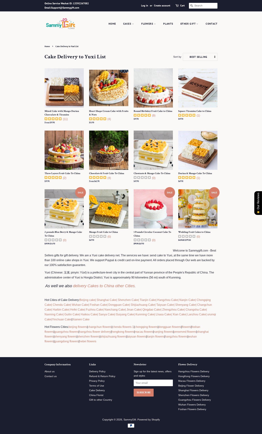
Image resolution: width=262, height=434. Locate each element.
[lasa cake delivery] (155, 314)
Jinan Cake (134, 309)
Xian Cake (179, 314)
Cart (182, 5)
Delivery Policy (97, 371)
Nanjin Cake (187, 299)
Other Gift (188, 23)
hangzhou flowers (176, 336)
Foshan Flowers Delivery (192, 409)
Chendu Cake (61, 304)
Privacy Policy (97, 381)
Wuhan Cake (80, 304)
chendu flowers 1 (123, 326)
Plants (168, 23)
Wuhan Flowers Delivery (192, 404)
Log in (144, 5)
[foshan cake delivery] (89, 304)
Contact (211, 23)
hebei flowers (87, 341)
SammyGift (130, 419)
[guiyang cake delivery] (115, 314)
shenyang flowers (65, 336)
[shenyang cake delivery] (174, 304)
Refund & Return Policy (102, 376)
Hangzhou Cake (167, 299)
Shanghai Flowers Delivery (193, 390)
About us (50, 371)
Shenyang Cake (185, 304)
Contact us (51, 376)
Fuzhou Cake (94, 309)
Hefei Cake (77, 309)
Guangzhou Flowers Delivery (194, 400)
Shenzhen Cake (128, 299)
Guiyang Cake (125, 314)
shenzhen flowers (88, 336)
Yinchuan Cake (61, 319)
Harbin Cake (60, 309)
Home (112, 23)
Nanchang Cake (114, 309)
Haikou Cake (89, 314)
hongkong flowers (123, 331)
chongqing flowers (146, 326)
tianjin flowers (155, 336)
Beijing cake (87, 299)
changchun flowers (100, 326)
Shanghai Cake (106, 299)
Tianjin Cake (148, 299)
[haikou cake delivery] (80, 314)
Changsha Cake (195, 309)
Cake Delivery (97, 390)
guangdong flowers (66, 341)
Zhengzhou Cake (173, 309)
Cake (48, 319)
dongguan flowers (169, 326)
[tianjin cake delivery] (139, 299)
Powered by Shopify (148, 419)
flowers (186, 326)
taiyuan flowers (136, 336)
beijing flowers (78, 326)
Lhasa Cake (163, 314)
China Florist (96, 395)
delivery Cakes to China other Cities (104, 286)
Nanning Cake (54, 314)
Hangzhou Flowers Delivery (193, 371)
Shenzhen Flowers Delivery (193, 395)
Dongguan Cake (118, 304)
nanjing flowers (163, 331)
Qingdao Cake (151, 309)
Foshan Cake (98, 304)
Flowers (147, 23)
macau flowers (144, 331)
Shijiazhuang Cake (142, 304)
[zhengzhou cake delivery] (161, 309)
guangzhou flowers (66, 331)
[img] (53, 119)
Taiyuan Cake (165, 304)
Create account (162, 5)
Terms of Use (96, 385)
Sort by (177, 56)
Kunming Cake (144, 314)
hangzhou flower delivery (95, 331)
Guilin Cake (71, 314)
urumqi (211, 314)
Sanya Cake (106, 314)
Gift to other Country (100, 400)
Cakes (127, 23)
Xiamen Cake (80, 319)
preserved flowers (185, 331)
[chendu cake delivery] (52, 304)
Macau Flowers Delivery (191, 381)
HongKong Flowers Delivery (194, 376)
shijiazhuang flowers (113, 336)
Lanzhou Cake (196, 314)
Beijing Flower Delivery (191, 385)
